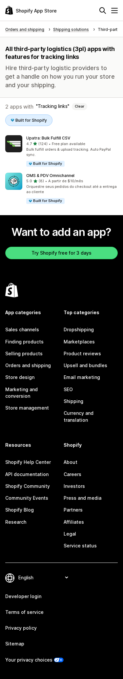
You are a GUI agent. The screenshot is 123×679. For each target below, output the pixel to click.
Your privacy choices (28, 660)
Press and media (82, 498)
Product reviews (82, 353)
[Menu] (114, 10)
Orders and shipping (28, 365)
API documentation (27, 474)
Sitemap (14, 643)
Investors (74, 486)
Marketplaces (79, 341)
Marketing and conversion (21, 393)
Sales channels (22, 329)
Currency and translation (78, 416)
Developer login (23, 596)
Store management (27, 408)
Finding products (24, 341)
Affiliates (74, 522)
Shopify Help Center (28, 462)
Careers (72, 474)
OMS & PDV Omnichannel (50, 175)
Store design (19, 377)
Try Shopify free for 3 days (61, 253)
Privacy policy (21, 628)
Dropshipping (79, 329)
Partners (73, 510)
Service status (80, 545)
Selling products (24, 353)
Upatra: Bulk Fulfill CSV (48, 138)
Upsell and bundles (85, 365)
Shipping (73, 401)
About (70, 462)
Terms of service (24, 612)
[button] (61, 151)
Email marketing (82, 377)
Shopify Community (27, 486)
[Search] (102, 10)
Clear (79, 106)
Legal (70, 534)
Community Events (26, 498)
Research (15, 522)
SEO (68, 389)
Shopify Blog (19, 510)
